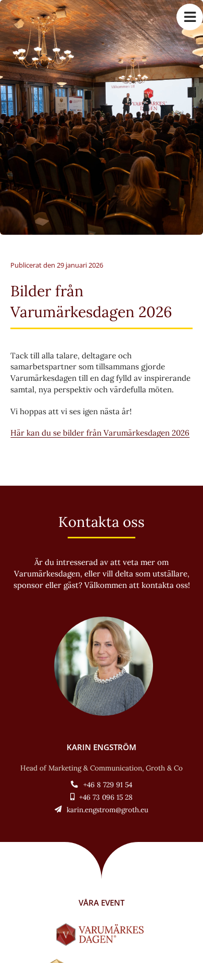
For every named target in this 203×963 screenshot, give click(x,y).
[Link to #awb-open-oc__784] (189, 17)
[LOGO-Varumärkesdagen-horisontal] (102, 927)
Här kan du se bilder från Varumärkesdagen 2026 (99, 433)
